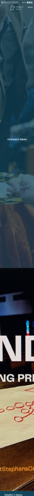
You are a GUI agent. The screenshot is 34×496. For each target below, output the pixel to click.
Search (24, 2)
